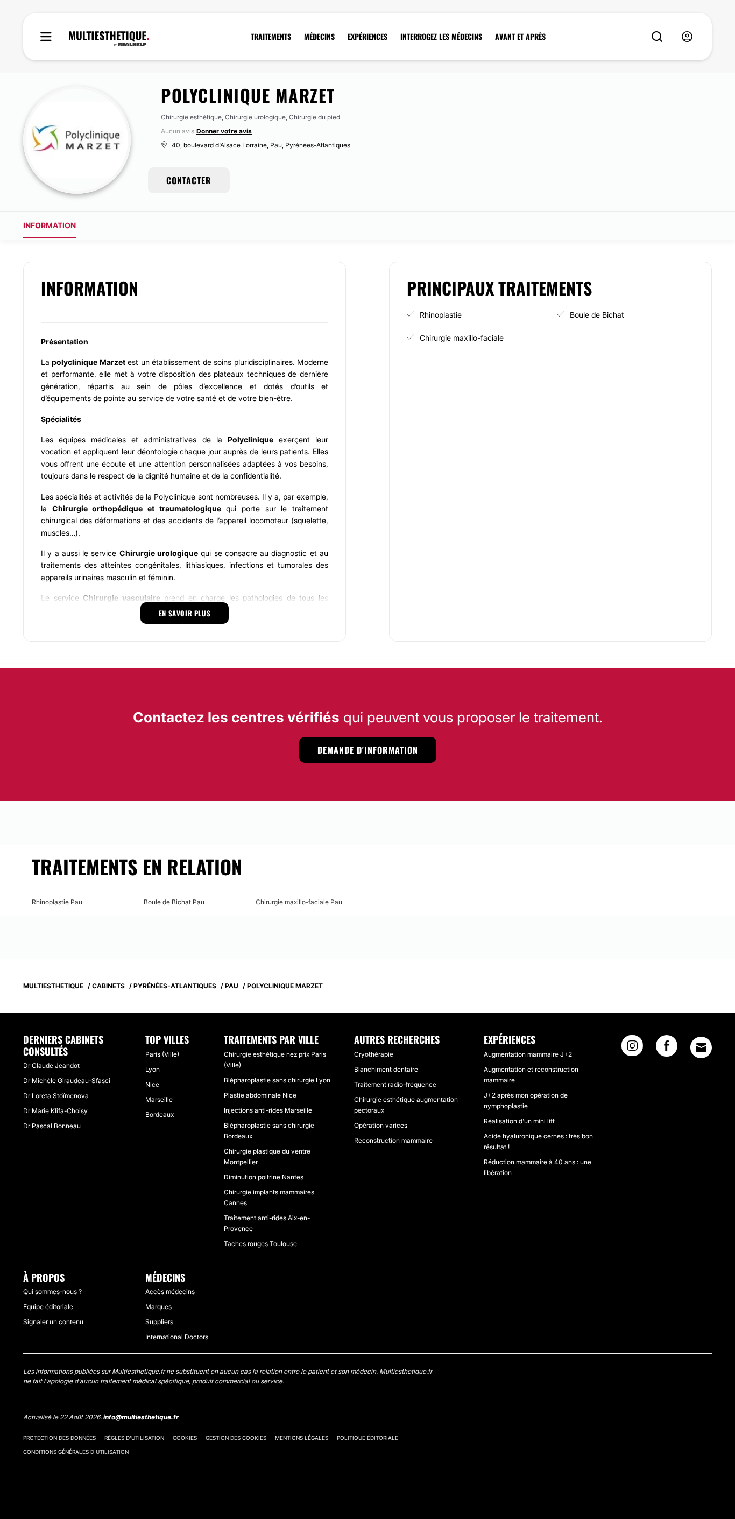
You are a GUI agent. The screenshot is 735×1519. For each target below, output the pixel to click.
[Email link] (701, 1047)
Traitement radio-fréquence (395, 1084)
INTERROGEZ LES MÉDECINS (441, 36)
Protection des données (59, 1437)
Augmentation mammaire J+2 (528, 1054)
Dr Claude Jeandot (51, 1065)
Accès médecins (170, 1292)
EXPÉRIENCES (367, 36)
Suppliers (159, 1322)
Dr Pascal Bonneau (52, 1126)
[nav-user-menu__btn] (687, 37)
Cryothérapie (373, 1054)
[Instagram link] (632, 1049)
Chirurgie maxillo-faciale (462, 337)
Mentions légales (301, 1437)
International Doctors (176, 1337)
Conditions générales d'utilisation (76, 1451)
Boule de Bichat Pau (174, 902)
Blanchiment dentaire (386, 1069)
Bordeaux (159, 1114)
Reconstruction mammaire (393, 1140)
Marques (158, 1307)
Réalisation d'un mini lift (519, 1121)
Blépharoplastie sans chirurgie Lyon (277, 1080)
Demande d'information (367, 749)
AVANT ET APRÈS (520, 36)
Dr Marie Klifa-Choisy (55, 1111)
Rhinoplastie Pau (57, 902)
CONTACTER (188, 180)
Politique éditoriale (367, 1437)
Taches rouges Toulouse (260, 1244)
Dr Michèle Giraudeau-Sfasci (66, 1081)
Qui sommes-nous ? (52, 1292)
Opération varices (380, 1125)
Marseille (159, 1099)
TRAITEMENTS (271, 36)
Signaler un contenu (53, 1322)
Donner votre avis (224, 131)
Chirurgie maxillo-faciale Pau (299, 902)
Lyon (152, 1069)
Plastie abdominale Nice (260, 1095)
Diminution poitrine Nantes (263, 1177)
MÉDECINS (319, 36)
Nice (152, 1084)
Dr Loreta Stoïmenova (56, 1096)
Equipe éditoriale (48, 1307)
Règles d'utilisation (134, 1437)
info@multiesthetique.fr (141, 1417)
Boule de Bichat (597, 314)
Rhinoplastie (441, 314)
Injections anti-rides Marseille (268, 1110)
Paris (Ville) (162, 1054)
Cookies (185, 1437)
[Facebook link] (666, 1049)
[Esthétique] (109, 38)
